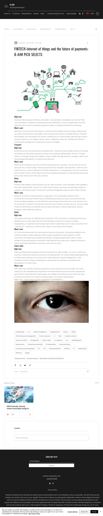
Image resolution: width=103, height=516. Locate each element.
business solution (70, 336)
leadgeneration (55, 332)
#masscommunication (35, 344)
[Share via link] (30, 365)
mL (29, 332)
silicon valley (46, 340)
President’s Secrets (60, 29)
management (34, 340)
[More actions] (87, 43)
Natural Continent (45, 29)
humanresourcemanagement (25, 348)
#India (74, 332)
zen (67, 340)
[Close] (100, 511)
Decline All (84, 512)
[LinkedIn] (80, 14)
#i (74, 348)
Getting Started (17, 29)
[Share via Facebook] (15, 365)
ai (54, 336)
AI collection (58, 340)
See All (97, 383)
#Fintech (67, 348)
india (60, 336)
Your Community (31, 29)
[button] (97, 13)
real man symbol (21, 340)
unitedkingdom (76, 340)
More (71, 29)
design (27, 353)
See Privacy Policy (34, 513)
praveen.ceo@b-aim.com (56, 13)
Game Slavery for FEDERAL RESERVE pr (52, 358)
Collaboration (20, 332)
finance (65, 332)
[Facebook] (83, 14)
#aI (44, 348)
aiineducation (82, 348)
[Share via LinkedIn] (25, 365)
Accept (94, 512)
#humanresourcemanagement (26, 336)
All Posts (6, 29)
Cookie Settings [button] (73, 512)
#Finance (19, 353)
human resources (44, 336)
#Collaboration (51, 344)
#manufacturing (64, 344)
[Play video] (51, 302)
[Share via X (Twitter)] (20, 365)
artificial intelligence (40, 332)
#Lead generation (55, 348)
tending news (20, 344)
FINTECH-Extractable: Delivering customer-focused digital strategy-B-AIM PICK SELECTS (18, 407)
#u (39, 348)
